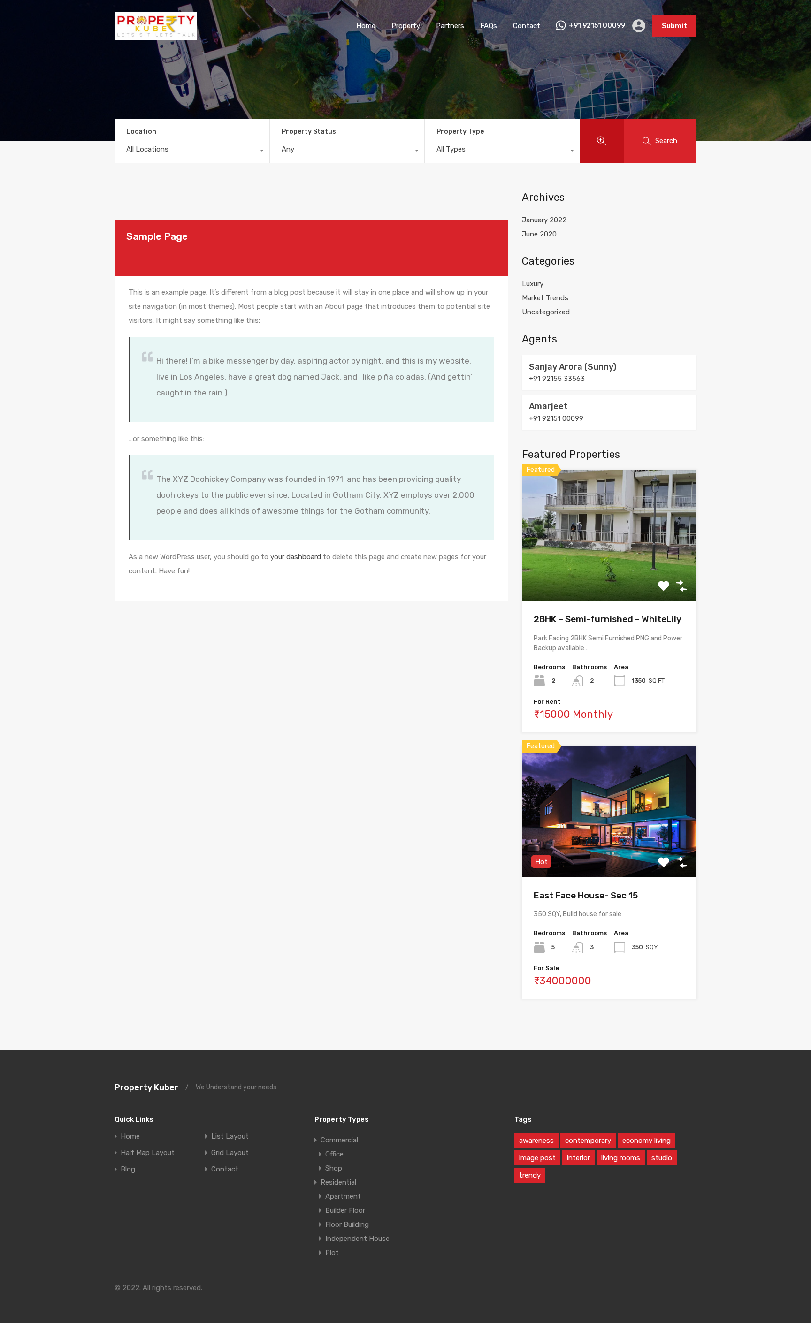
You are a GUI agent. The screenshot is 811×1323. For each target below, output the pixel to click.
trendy (530, 1175)
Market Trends (545, 298)
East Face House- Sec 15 (586, 895)
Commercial (339, 1140)
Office (334, 1154)
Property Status (309, 132)
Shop (333, 1168)
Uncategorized (546, 312)
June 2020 (539, 234)
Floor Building (347, 1224)
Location (141, 132)
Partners (450, 26)
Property (405, 26)
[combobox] (192, 151)
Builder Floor (345, 1210)
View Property (609, 575)
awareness (536, 1140)
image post (537, 1158)
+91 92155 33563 (557, 378)
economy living (646, 1140)
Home (365, 26)
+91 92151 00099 (597, 26)
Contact (526, 26)
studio (661, 1158)
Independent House (357, 1238)
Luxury (532, 284)
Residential (338, 1182)
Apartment (343, 1196)
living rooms (620, 1158)
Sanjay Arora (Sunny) (572, 367)
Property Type (460, 132)
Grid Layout (230, 1152)
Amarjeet (548, 406)
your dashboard (295, 557)
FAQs (488, 26)
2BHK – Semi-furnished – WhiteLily (607, 619)
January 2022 (544, 220)
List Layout (230, 1136)
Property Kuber (146, 1087)
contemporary (588, 1140)
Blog (128, 1169)
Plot (332, 1252)
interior (578, 1158)
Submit (674, 26)
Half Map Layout (148, 1152)
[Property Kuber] (156, 35)
